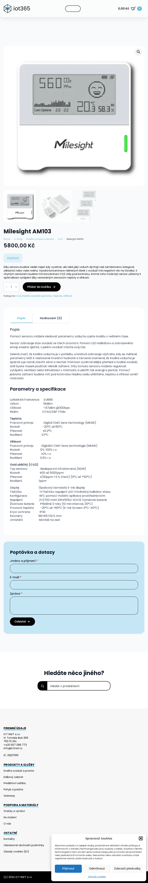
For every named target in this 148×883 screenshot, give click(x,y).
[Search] (42, 686)
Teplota (57, 295)
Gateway (9, 796)
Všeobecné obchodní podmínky (24, 845)
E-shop (18, 239)
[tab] (21, 318)
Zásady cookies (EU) (16, 851)
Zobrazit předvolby (127, 868)
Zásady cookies (97, 876)
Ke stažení (10, 817)
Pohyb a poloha (13, 789)
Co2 (60, 239)
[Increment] (16, 287)
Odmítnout (97, 868)
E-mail (15, 577)
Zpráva (16, 593)
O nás (7, 823)
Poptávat (13, 258)
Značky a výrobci (14, 811)
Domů (7, 239)
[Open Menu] (73, 9)
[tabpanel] (74, 428)
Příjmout (68, 868)
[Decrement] (6, 287)
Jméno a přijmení (24, 561)
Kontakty (9, 839)
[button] (141, 838)
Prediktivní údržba (15, 783)
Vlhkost (68, 295)
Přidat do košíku (39, 287)
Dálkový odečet (13, 777)
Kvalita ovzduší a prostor (40, 239)
